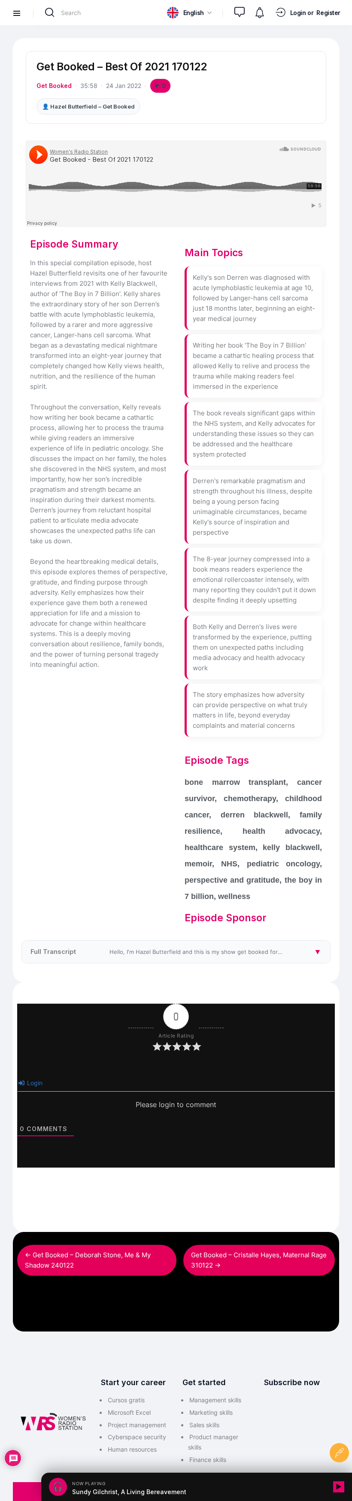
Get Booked (54, 85)
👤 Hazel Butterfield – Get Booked (88, 106)
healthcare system (220, 847)
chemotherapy (250, 798)
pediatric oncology (283, 863)
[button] (189, 12)
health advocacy (281, 831)
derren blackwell (254, 815)
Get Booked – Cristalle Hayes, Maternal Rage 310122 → (259, 1260)
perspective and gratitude (232, 880)
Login (33, 1082)
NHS (229, 863)
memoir (198, 863)
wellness (234, 896)
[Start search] (49, 12)
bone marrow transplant (235, 782)
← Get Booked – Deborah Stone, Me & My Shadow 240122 (88, 1260)
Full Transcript (180, 951)
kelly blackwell (291, 847)
